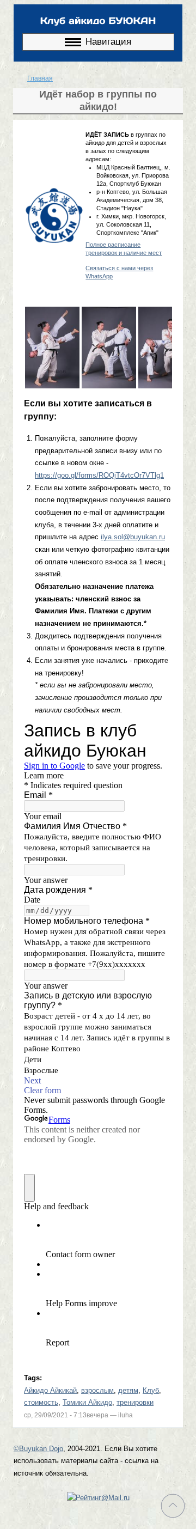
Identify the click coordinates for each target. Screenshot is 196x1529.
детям (128, 1390)
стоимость (41, 1402)
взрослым (97, 1390)
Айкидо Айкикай (50, 1390)
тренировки (135, 1402)
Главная (40, 78)
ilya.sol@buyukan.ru (133, 537)
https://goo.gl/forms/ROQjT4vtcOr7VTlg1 (99, 475)
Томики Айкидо (87, 1402)
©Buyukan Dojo (38, 1449)
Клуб (151, 1390)
